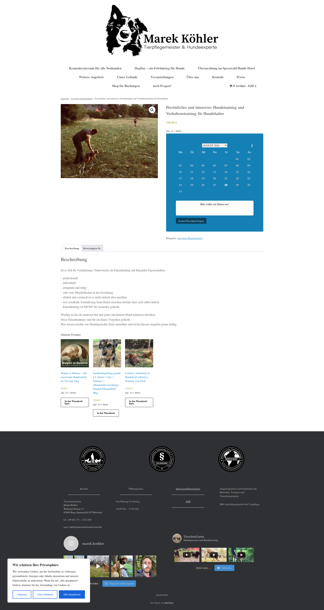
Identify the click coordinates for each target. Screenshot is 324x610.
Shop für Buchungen (126, 85)
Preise (241, 77)
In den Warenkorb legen (191, 221)
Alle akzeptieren (71, 594)
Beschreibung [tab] (72, 248)
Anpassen (22, 594)
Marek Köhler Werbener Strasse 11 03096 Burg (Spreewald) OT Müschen (83, 508)
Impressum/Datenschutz (188, 488)
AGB (188, 501)
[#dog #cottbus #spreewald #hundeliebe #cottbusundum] (98, 566)
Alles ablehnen (45, 594)
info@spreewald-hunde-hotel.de (85, 527)
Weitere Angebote (91, 77)
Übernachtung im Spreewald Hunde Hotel (226, 68)
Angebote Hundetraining (82, 98)
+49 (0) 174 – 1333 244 (80, 519)
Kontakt (218, 77)
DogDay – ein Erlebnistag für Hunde (160, 68)
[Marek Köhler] (162, 31)
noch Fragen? (162, 85)
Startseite (65, 98)
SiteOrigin (169, 602)
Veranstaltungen (162, 77)
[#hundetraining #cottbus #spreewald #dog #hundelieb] (145, 566)
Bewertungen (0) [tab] (91, 248)
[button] (152, 110)
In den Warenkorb (106, 413)
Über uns (193, 77)
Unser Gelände (127, 77)
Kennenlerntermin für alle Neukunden (95, 68)
